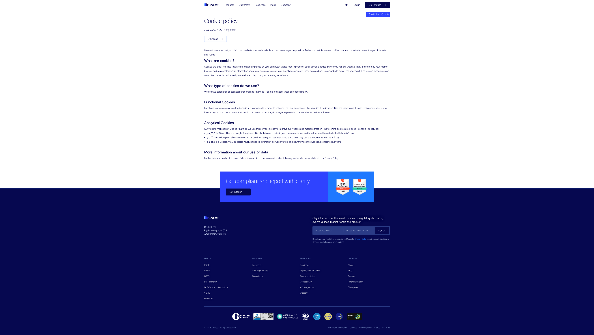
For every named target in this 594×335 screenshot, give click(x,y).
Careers (351, 276)
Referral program (355, 281)
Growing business (260, 270)
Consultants (257, 276)
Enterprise (256, 265)
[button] (229, 5)
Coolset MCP (306, 281)
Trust (350, 270)
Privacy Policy (331, 158)
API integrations (307, 287)
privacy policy (361, 239)
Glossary (304, 293)
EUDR (206, 265)
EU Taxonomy (210, 281)
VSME (207, 293)
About (350, 265)
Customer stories (307, 276)
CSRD (206, 276)
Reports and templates (310, 270)
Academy (304, 265)
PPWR (207, 270)
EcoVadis (208, 298)
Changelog (353, 287)
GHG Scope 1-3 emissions (216, 287)
